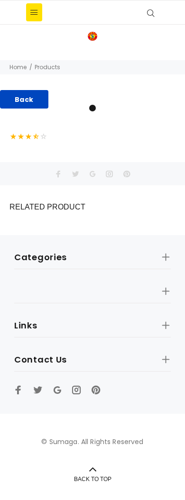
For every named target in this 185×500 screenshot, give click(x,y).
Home (18, 67)
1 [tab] (92, 108)
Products (47, 67)
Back (24, 99)
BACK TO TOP (92, 479)
